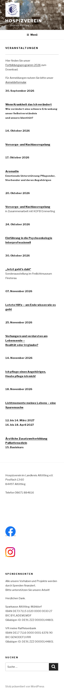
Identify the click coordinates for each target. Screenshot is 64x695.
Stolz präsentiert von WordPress (24, 686)
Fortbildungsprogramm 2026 (23, 65)
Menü (34, 34)
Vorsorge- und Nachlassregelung (27, 206)
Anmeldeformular (15, 82)
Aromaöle (12, 171)
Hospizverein (23, 20)
